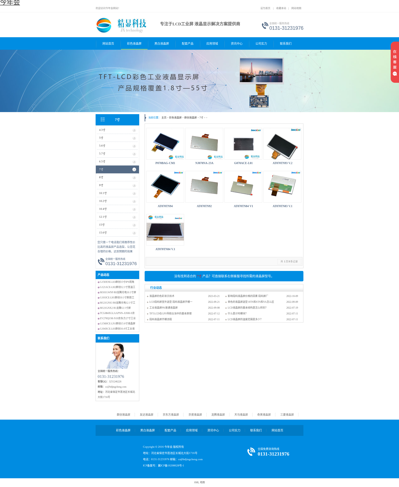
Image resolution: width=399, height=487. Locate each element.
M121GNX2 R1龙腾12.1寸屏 (115, 308)
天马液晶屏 (241, 414)
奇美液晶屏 (264, 414)
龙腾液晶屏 (218, 414)
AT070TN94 (165, 206)
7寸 (117, 119)
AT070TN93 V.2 (282, 163)
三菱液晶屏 (287, 414)
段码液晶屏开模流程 (160, 319)
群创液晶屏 (190, 117)
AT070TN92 (204, 206)
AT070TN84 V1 (243, 206)
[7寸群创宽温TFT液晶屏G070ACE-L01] (243, 143)
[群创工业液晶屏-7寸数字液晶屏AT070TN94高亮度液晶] (165, 187)
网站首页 (108, 43)
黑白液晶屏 (161, 43)
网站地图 (296, 8)
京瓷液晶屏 (195, 414)
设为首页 (265, 8)
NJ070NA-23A (204, 163)
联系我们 (286, 43)
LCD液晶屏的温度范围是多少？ (245, 319)
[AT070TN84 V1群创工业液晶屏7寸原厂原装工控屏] (243, 187)
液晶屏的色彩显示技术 (161, 296)
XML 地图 (199, 482)
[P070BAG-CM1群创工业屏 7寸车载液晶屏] (165, 143)
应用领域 (212, 43)
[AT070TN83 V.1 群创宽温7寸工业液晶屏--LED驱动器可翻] (282, 187)
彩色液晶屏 (134, 43)
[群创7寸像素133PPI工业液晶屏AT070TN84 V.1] (165, 230)
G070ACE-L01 (243, 163)
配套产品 (187, 43)
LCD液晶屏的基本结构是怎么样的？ (248, 307)
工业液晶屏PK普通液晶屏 (163, 307)
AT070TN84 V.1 (165, 249)
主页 (163, 117)
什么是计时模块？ (238, 313)
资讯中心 (237, 43)
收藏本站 (281, 8)
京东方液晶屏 (171, 414)
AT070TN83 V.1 (282, 206)
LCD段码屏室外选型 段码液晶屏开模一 (170, 301)
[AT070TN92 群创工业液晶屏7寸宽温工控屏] (204, 187)
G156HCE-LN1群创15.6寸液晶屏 (117, 323)
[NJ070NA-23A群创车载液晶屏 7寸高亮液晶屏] (204, 143)
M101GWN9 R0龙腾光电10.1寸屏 (118, 292)
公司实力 (261, 43)
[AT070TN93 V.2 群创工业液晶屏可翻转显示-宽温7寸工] (282, 143)
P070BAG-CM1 (165, 163)
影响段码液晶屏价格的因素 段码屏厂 (248, 296)
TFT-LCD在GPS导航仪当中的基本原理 (170, 313)
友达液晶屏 (146, 414)
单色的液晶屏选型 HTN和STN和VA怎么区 (251, 301)
